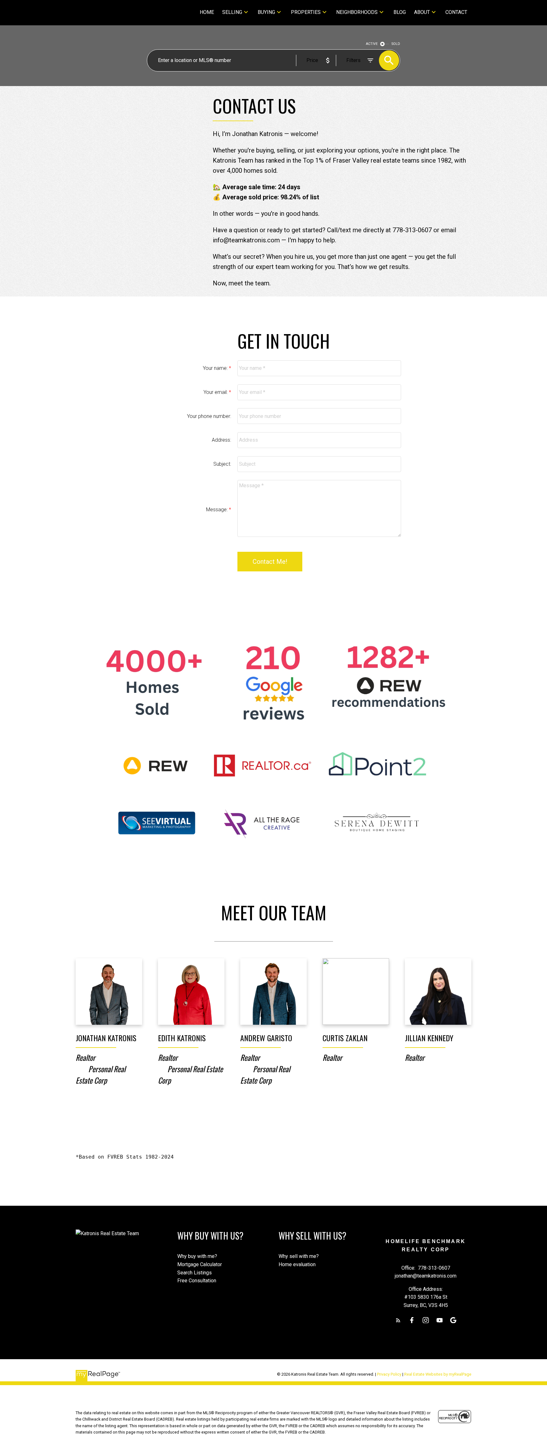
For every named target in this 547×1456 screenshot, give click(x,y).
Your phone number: (209, 416)
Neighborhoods (357, 12)
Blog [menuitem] (399, 12)
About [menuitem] (422, 12)
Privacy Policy (389, 1374)
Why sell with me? (299, 1256)
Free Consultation (196, 1281)
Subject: (222, 464)
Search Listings (194, 1273)
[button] (398, 1320)
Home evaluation (297, 1264)
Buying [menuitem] (266, 12)
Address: (221, 440)
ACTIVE (372, 44)
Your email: (216, 392)
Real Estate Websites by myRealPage (437, 1374)
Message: (217, 510)
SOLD (396, 44)
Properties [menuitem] (306, 12)
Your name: (216, 368)
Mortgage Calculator (199, 1264)
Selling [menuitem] (232, 12)
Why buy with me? (197, 1256)
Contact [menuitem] (456, 12)
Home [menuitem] (207, 12)
